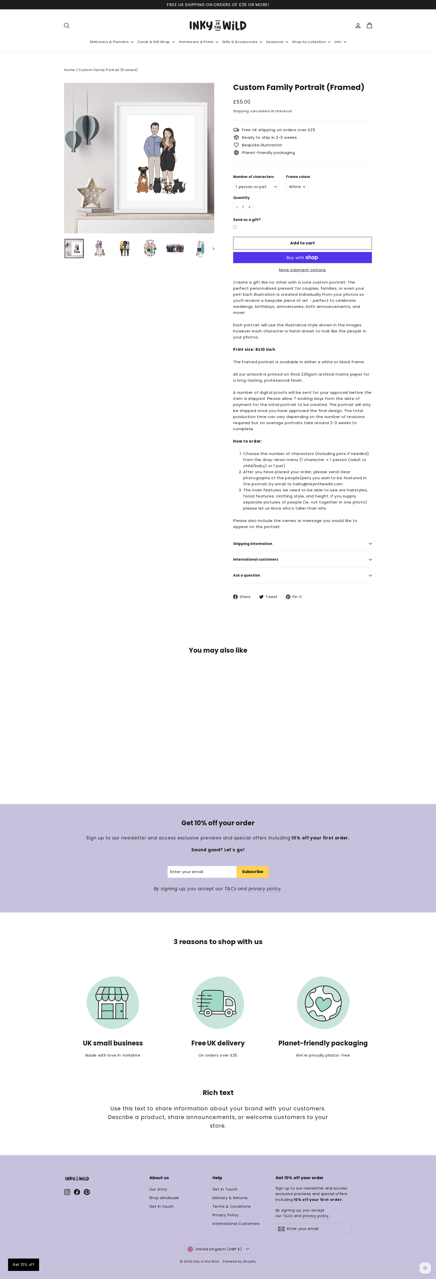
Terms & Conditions (231, 1206)
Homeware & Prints (197, 41)
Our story (158, 1189)
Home (69, 69)
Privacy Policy (225, 1215)
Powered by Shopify (239, 1261)
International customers (255, 559)
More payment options (302, 269)
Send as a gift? (247, 220)
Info (338, 41)
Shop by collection (309, 41)
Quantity (241, 198)
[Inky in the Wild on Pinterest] (87, 1192)
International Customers (236, 1223)
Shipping (241, 111)
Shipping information (252, 543)
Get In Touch (225, 1189)
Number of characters (253, 177)
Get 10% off (24, 1264)
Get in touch (161, 1206)
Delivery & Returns (230, 1197)
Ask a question (246, 575)
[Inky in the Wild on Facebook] (77, 1192)
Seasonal (275, 41)
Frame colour (298, 177)
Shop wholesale (164, 1197)
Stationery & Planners (110, 41)
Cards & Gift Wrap (154, 41)
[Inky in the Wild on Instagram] (67, 1192)
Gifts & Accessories (240, 41)
